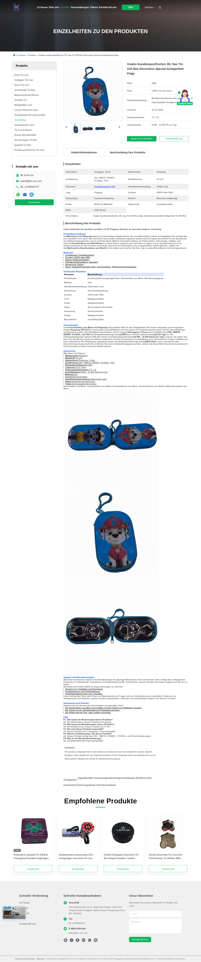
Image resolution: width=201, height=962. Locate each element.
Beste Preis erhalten (141, 138)
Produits (65, 7)
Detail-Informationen (84, 152)
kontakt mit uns (140, 939)
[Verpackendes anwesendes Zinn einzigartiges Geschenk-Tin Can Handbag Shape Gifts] (78, 832)
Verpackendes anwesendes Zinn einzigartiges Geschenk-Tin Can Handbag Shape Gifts (76, 857)
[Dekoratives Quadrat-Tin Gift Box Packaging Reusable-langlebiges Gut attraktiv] (33, 832)
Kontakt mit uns (108, 7)
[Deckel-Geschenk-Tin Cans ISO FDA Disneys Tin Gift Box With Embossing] (168, 832)
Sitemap (40, 959)
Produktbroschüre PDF (105, 186)
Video (22, 918)
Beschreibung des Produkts (127, 152)
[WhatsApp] (18, 194)
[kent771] (31, 194)
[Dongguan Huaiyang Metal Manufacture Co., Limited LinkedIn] (84, 941)
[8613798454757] (90, 941)
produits (23, 908)
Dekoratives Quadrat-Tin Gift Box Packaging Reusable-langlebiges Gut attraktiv (31, 857)
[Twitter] (71, 941)
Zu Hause (42, 7)
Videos (94, 7)
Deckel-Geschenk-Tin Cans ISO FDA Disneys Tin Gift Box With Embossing (165, 857)
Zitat (130, 7)
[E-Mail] (25, 194)
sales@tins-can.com (31, 181)
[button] (17, 839)
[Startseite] (16, 7)
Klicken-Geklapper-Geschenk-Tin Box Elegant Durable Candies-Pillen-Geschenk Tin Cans (121, 857)
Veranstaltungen (80, 7)
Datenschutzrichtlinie (24, 959)
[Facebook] (77, 941)
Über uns (54, 7)
